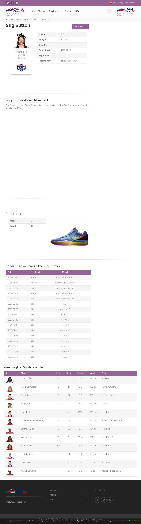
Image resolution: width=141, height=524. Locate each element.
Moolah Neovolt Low (64, 288)
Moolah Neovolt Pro (65, 277)
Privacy (53, 491)
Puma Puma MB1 (109, 387)
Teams (41, 11)
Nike (32, 304)
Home (32, 11)
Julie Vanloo (26, 462)
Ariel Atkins (26, 437)
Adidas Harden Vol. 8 (111, 471)
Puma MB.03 (107, 462)
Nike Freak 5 (107, 378)
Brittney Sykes (27, 429)
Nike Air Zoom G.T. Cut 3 (113, 420)
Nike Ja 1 (85, 105)
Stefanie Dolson (28, 395)
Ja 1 (33, 221)
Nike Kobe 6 (107, 412)
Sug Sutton (26, 403)
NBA (77, 11)
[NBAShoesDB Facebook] (12, 3)
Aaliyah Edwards (28, 471)
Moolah (33, 277)
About (53, 499)
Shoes (68, 11)
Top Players (54, 11)
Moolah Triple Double (65, 283)
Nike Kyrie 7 (65, 309)
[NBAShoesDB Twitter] (8, 3)
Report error (80, 26)
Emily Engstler (27, 454)
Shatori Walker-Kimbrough (33, 420)
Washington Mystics (31, 19)
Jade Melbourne (28, 412)
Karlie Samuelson (29, 387)
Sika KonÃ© (26, 378)
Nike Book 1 (107, 429)
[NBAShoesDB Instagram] (17, 3)
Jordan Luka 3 (108, 395)
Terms (53, 495)
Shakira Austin (27, 445)
